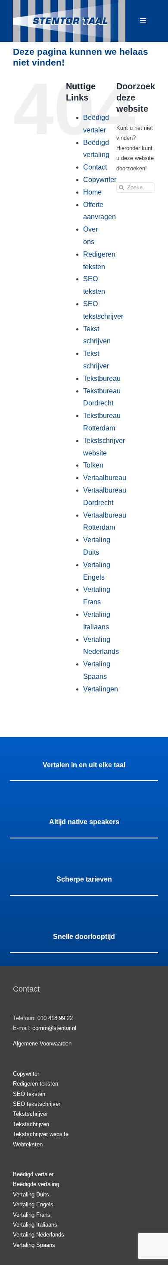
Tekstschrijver (30, 1114)
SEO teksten (29, 1094)
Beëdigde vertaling (36, 1184)
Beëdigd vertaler (33, 1174)
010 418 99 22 (55, 1018)
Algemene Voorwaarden (42, 1043)
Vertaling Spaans (34, 1245)
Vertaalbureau (104, 477)
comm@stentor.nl (54, 1028)
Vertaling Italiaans (35, 1224)
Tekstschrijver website (40, 1134)
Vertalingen (100, 689)
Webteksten (28, 1144)
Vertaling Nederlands (38, 1234)
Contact (95, 167)
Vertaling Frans (31, 1215)
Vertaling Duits (31, 1194)
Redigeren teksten (35, 1083)
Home (92, 192)
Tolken (93, 465)
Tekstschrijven (31, 1124)
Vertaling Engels (33, 1204)
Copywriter (99, 179)
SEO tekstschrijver (36, 1104)
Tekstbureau (102, 378)
